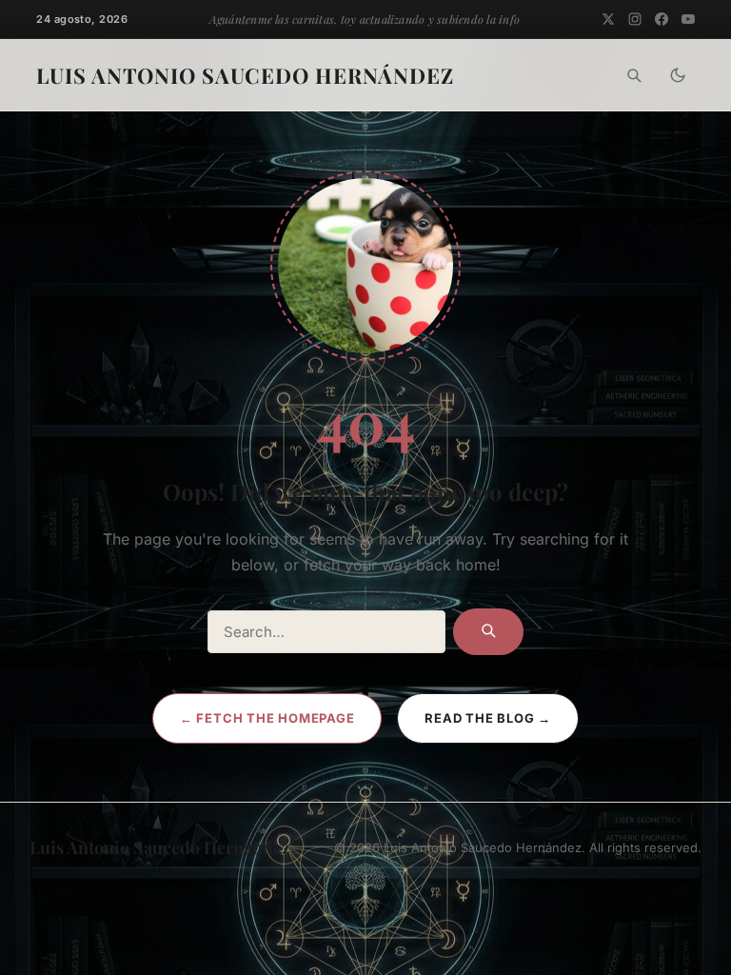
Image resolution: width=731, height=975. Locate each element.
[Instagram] (635, 19)
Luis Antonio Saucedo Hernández (244, 75)
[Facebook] (661, 19)
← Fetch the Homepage (267, 718)
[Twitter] (608, 19)
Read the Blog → (488, 718)
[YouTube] (688, 19)
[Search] (634, 75)
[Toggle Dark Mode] (678, 75)
